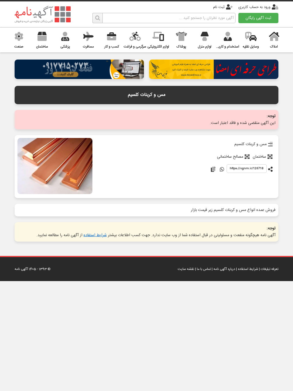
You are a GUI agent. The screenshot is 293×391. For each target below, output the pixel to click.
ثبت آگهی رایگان (258, 18)
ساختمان (259, 156)
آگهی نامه (21, 269)
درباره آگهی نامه (224, 269)
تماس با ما (204, 269)
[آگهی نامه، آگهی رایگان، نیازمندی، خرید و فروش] (43, 14)
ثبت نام (219, 7)
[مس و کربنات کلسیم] (54, 166)
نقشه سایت (186, 269)
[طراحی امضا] (213, 77)
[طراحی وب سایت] (79, 77)
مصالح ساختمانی (230, 156)
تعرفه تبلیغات (269, 269)
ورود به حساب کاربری (254, 7)
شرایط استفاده (95, 235)
